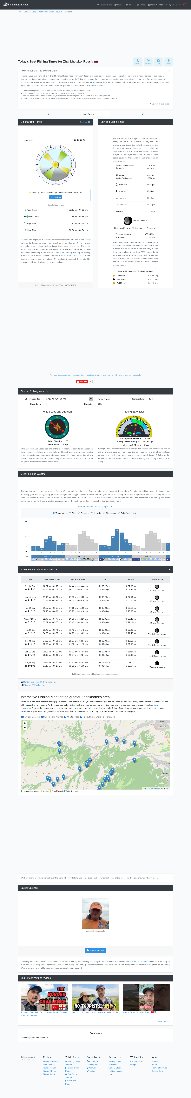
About (154, 1064)
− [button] (25, 727)
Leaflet (145, 788)
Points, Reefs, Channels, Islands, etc (99, 717)
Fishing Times (105, 5)
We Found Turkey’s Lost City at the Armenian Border (95, 1012)
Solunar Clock (115, 1068)
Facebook (93, 1061)
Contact (155, 1061)
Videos (131, 5)
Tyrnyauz (78, 76)
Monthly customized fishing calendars (39, 682)
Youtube (92, 1068)
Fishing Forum (49, 1068)
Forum (142, 5)
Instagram (93, 1064)
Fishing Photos (49, 1071)
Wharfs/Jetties (73, 717)
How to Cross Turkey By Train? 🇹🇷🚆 (139, 1012)
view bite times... (98, 85)
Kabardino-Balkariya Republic (50, 12)
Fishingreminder (18, 4)
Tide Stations (49, 1064)
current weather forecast (70, 256)
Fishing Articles (49, 1074)
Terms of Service (159, 1068)
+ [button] (25, 723)
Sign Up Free (55, 197)
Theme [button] (175, 5)
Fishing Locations (51, 1061)
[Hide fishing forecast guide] (169, 71)
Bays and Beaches (31, 717)
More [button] (152, 5)
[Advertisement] (95, 34)
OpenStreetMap (155, 788)
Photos (120, 5)
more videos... (164, 1021)
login (29, 1037)
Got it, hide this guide (160, 104)
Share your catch (96, 950)
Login (164, 5)
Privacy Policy (158, 1071)
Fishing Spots (23, 12)
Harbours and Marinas (53, 717)
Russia (33, 12)
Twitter (92, 1071)
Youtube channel (139, 961)
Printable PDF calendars (34, 685)
